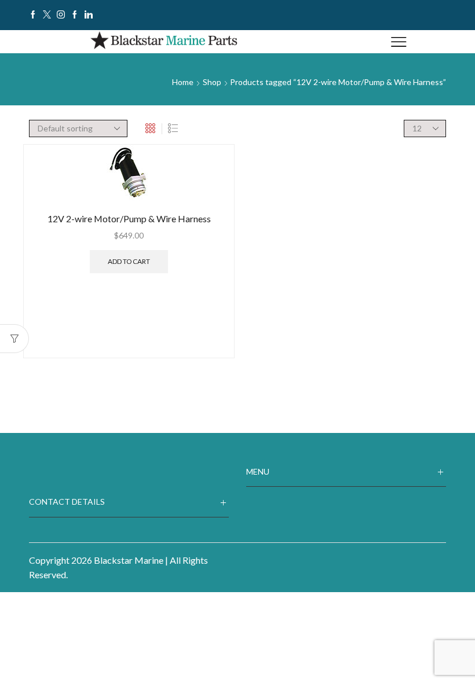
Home (182, 82)
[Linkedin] (89, 15)
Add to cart (129, 261)
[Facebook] (33, 15)
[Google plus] (75, 15)
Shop (212, 82)
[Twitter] (47, 15)
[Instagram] (61, 15)
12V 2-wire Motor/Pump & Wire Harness (129, 218)
